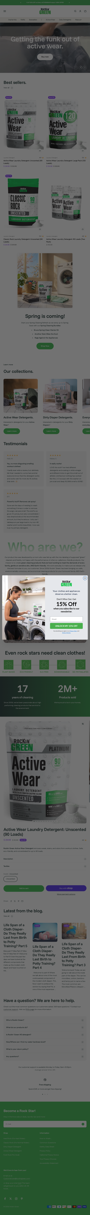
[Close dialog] (85, 578)
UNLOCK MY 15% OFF (66, 626)
